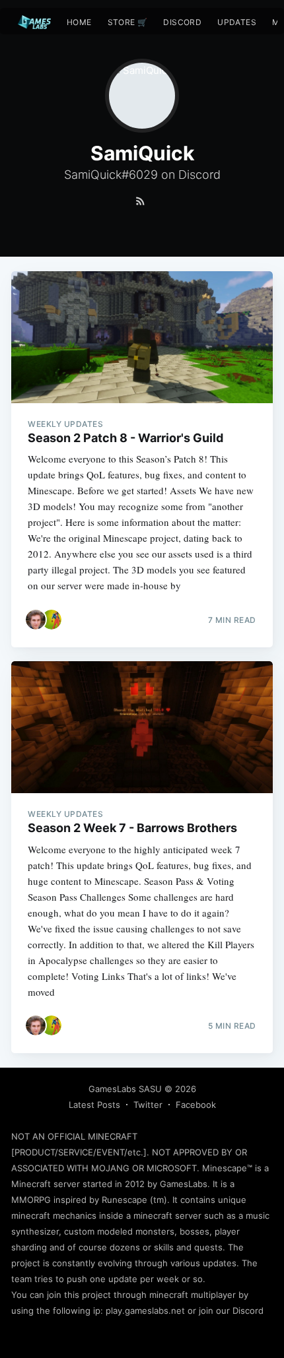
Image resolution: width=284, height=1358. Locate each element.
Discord (182, 22)
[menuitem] (79, 22)
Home (79, 22)
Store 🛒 (128, 22)
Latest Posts (94, 1104)
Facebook (196, 1104)
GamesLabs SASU (125, 1088)
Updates (236, 22)
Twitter (147, 1104)
